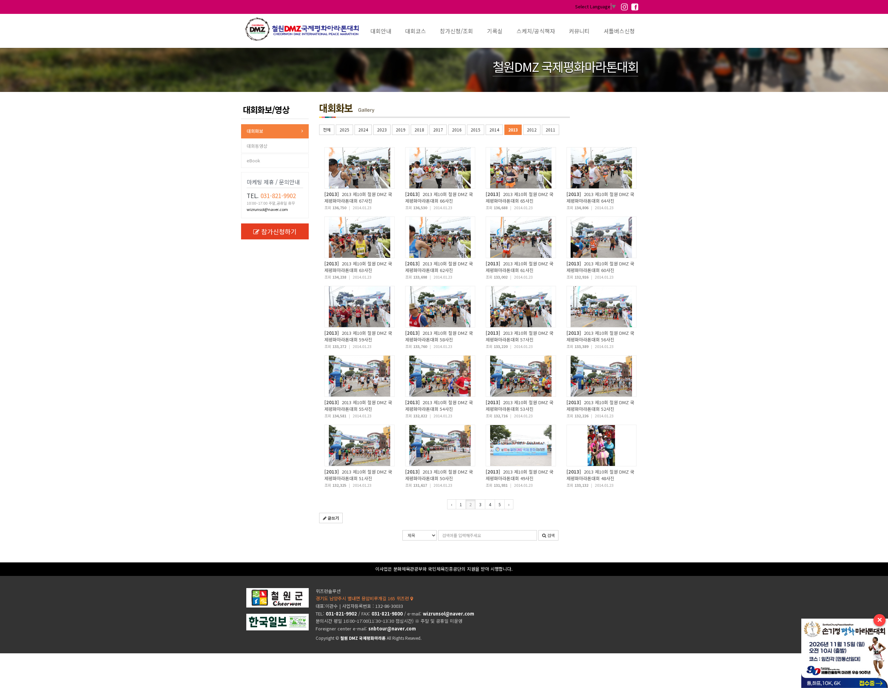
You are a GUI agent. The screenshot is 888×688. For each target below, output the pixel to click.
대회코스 (415, 31)
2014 (494, 130)
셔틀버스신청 (619, 31)
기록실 (495, 31)
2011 (550, 130)
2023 (382, 130)
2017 (438, 130)
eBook (253, 160)
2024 (363, 130)
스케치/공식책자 (535, 31)
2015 (475, 130)
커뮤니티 (579, 31)
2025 (344, 130)
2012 (532, 130)
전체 (327, 130)
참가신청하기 (279, 231)
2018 (419, 130)
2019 (400, 130)
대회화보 (255, 131)
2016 (457, 130)
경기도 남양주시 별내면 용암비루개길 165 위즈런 (363, 598)
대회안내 (380, 31)
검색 (550, 535)
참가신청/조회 (456, 31)
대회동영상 (257, 146)
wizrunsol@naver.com (267, 209)
